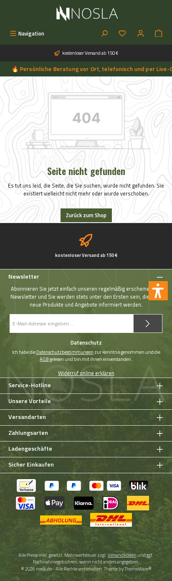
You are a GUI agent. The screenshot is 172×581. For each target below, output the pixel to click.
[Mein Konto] (141, 34)
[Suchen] (104, 34)
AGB (44, 359)
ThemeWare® (138, 568)
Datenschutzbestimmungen (65, 352)
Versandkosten (122, 554)
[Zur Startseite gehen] (86, 13)
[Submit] (147, 323)
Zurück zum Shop (86, 215)
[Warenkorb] (158, 34)
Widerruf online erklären (86, 373)
